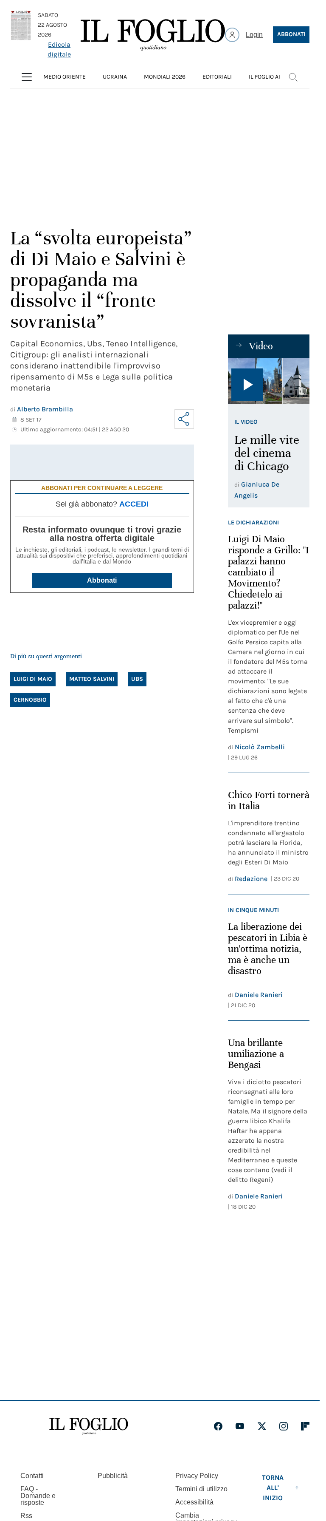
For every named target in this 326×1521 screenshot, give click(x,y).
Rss (26, 1515)
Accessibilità (194, 1502)
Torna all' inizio (273, 1487)
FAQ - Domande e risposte (38, 1495)
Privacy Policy (196, 1475)
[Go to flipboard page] (305, 1426)
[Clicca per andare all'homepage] (88, 1426)
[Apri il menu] (26, 77)
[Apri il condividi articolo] (184, 419)
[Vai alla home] (153, 35)
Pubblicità (113, 1475)
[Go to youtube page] (240, 1426)
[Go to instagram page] (283, 1426)
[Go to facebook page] (218, 1426)
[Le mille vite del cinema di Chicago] (268, 381)
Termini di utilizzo (201, 1489)
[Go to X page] (262, 1426)
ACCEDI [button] (134, 504)
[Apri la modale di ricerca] (293, 77)
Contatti (32, 1475)
